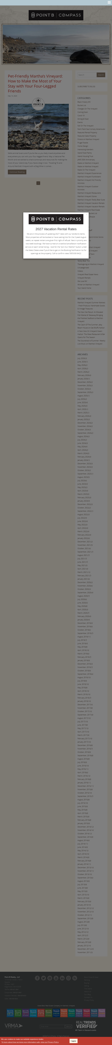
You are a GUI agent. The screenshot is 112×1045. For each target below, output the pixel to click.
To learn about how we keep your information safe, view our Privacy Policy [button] (30, 1042)
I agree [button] (73, 1041)
